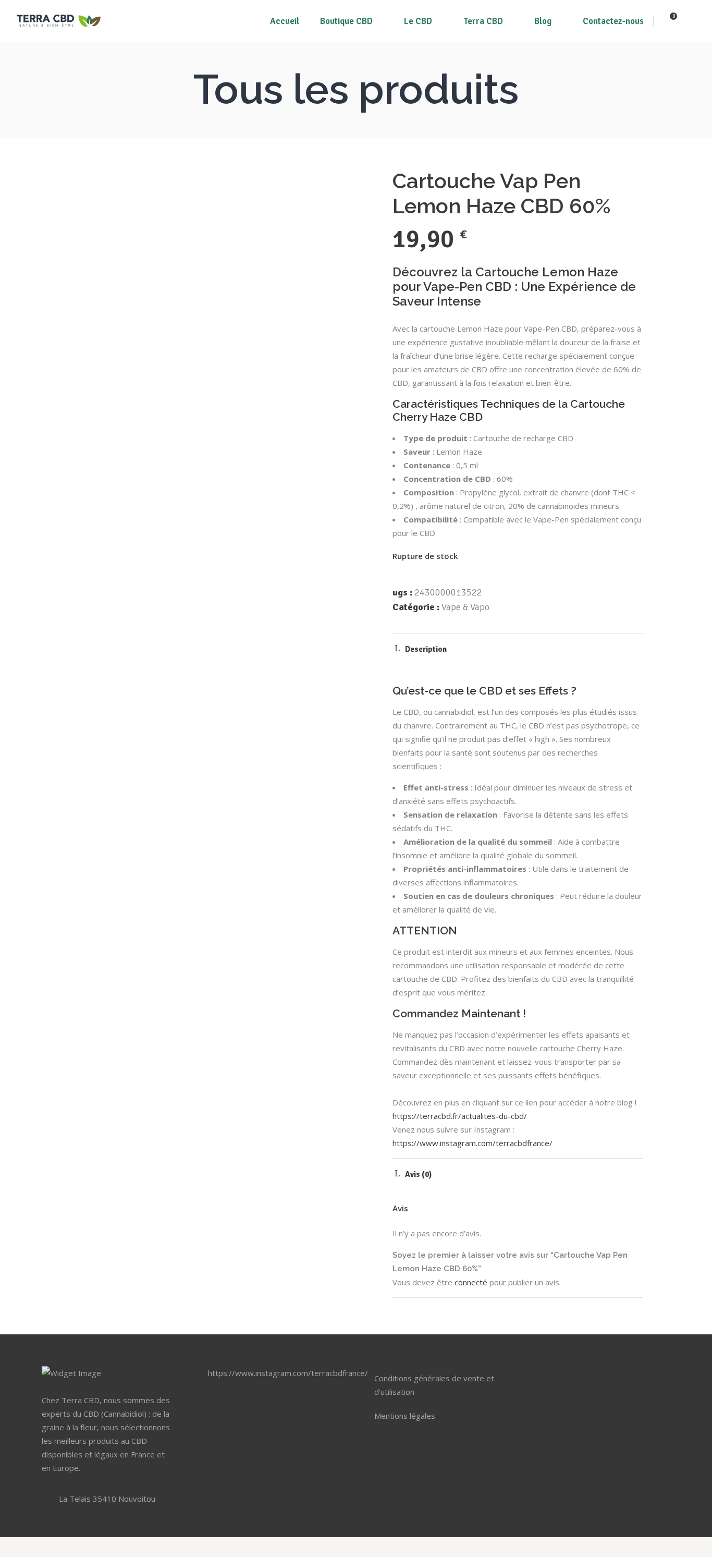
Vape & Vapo (465, 607)
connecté (471, 1282)
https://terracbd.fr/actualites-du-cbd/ (459, 1116)
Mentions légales (404, 1415)
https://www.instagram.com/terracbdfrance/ (472, 1143)
